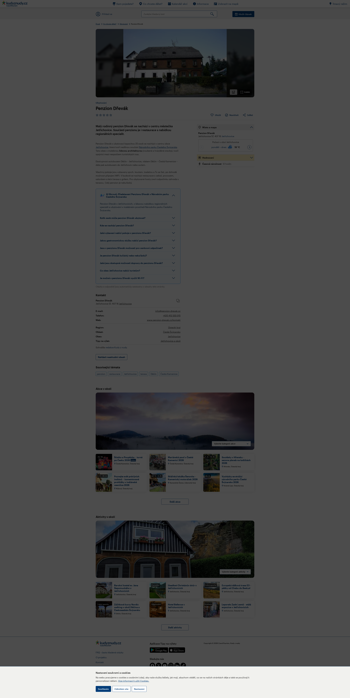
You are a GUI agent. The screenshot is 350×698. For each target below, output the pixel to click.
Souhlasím (103, 689)
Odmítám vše (121, 689)
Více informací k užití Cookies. (133, 681)
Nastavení (139, 689)
